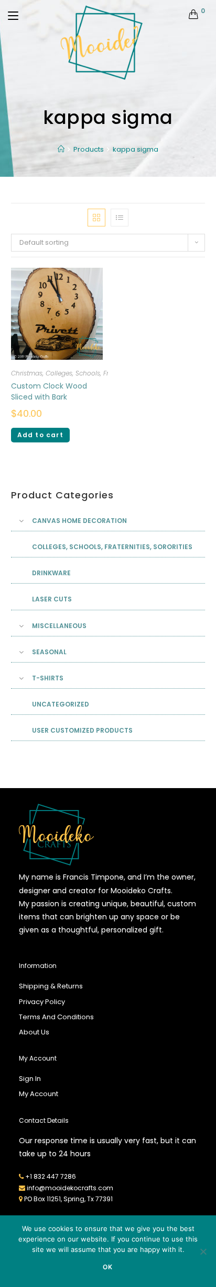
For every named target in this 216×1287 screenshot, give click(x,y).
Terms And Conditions (56, 1017)
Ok (108, 1267)
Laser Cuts (52, 599)
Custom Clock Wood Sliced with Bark (49, 391)
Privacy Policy (42, 1002)
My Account (38, 1094)
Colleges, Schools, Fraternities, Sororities (107, 373)
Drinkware (51, 572)
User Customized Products (82, 730)
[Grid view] (96, 217)
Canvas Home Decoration (79, 520)
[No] (203, 1251)
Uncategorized (60, 704)
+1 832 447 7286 (50, 1176)
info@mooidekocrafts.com (70, 1187)
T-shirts (47, 678)
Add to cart (40, 434)
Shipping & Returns (51, 986)
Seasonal (49, 651)
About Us (34, 1032)
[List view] (119, 217)
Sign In (30, 1079)
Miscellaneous (59, 625)
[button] (166, 209)
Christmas (26, 373)
